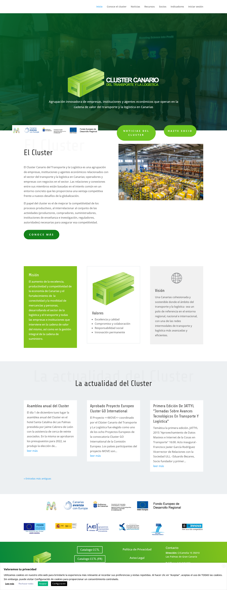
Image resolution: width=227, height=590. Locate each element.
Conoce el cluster (116, 6)
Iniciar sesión (195, 6)
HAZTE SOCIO (180, 130)
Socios (162, 6)
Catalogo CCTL (89, 550)
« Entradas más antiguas (37, 478)
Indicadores (177, 6)
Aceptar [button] (43, 583)
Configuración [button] (59, 583)
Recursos (149, 6)
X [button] (224, 565)
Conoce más (41, 234)
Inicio (99, 6)
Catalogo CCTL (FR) (89, 559)
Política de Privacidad (137, 549)
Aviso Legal (137, 558)
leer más (32, 451)
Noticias (135, 6)
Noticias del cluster (136, 132)
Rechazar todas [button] (26, 583)
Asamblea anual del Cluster (48, 406)
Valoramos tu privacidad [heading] (20, 569)
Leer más (9, 583)
